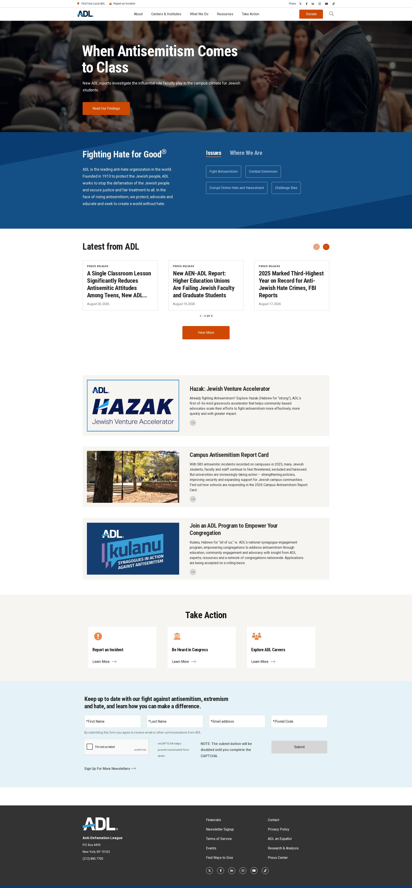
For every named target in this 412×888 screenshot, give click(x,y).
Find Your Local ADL (93, 3)
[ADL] (85, 16)
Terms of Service (219, 839)
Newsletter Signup (220, 829)
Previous (316, 247)
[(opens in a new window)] (300, 3)
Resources (225, 14)
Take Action (250, 14)
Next (326, 247)
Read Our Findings (106, 108)
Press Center (278, 858)
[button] (331, 14)
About (138, 14)
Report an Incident (124, 3)
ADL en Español (280, 839)
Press (292, 3)
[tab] (213, 153)
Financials (213, 820)
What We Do (199, 14)
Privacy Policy (278, 829)
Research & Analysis (283, 848)
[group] (206, 285)
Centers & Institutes (166, 14)
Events (211, 848)
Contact (273, 820)
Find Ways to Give (219, 858)
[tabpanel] (267, 180)
